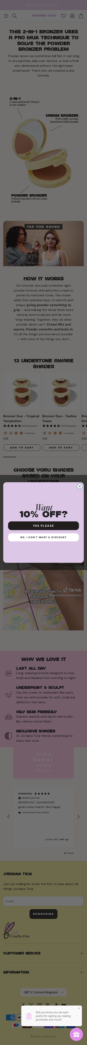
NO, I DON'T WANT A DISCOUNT (43, 537)
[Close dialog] (80, 486)
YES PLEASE (43, 526)
